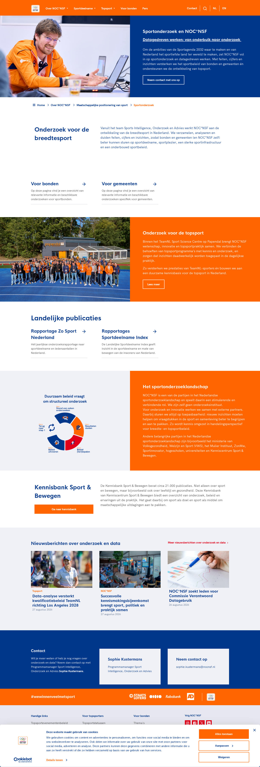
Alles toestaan (224, 733)
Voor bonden (129, 8)
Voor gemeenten (119, 183)
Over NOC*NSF (60, 105)
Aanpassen (222, 745)
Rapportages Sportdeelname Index (125, 334)
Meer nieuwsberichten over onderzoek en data (197, 542)
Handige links (39, 716)
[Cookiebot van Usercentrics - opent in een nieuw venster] (22, 760)
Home (41, 105)
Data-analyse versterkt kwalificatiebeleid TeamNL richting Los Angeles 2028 (56, 601)
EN (224, 8)
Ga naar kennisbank (64, 509)
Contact (192, 8)
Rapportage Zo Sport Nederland (53, 334)
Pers (145, 8)
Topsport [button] (107, 8)
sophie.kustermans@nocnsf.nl (195, 667)
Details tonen (54, 760)
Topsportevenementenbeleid (49, 723)
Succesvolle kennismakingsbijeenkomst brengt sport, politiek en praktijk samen (125, 603)
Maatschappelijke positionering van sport (102, 105)
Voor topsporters (92, 716)
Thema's (139, 723)
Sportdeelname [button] (83, 8)
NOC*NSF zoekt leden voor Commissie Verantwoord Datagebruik (193, 596)
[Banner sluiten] (254, 730)
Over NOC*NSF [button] (56, 8)
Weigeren (224, 757)
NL (214, 8)
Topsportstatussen (93, 723)
